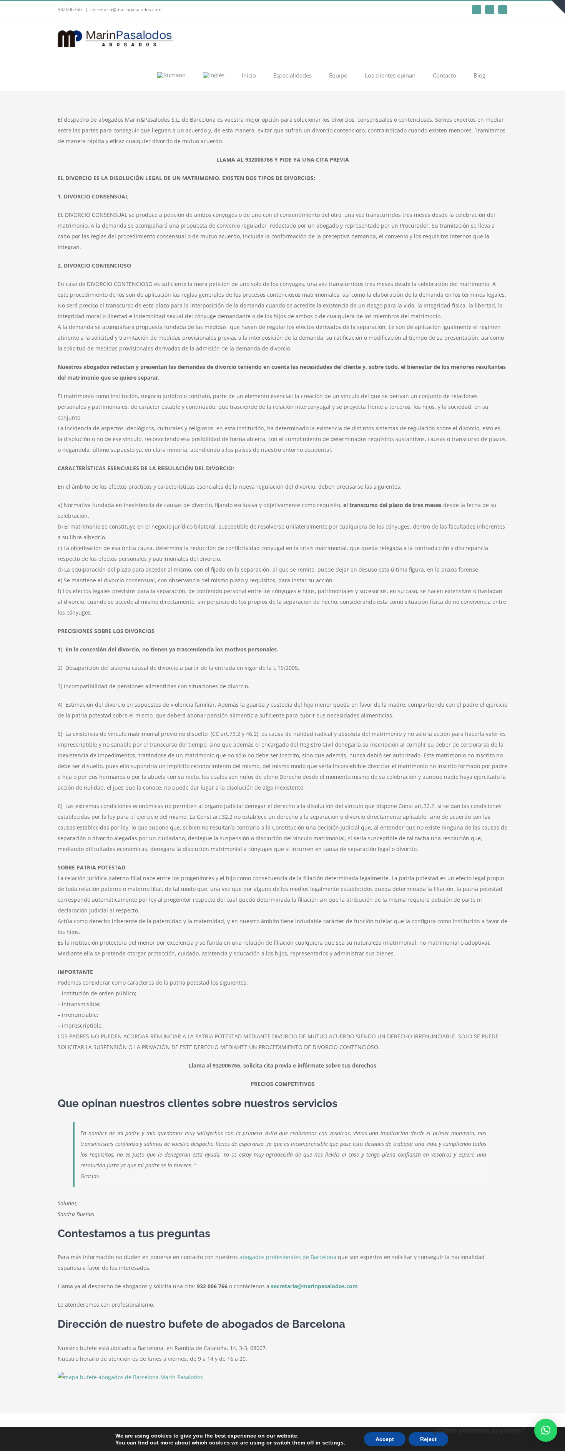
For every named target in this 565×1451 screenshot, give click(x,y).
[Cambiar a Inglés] (213, 75)
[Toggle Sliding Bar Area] (558, 7)
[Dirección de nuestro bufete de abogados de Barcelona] (130, 1377)
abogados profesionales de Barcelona (287, 1257)
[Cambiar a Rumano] (171, 75)
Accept (385, 1439)
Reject (428, 1439)
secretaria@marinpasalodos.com (125, 9)
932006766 (70, 9)
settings (333, 1442)
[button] (545, 1430)
